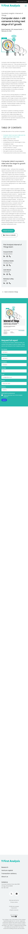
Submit (4, 400)
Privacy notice (14, 902)
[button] (8, 231)
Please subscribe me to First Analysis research (13, 396)
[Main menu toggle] (26, 6)
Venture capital (7, 870)
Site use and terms (14, 900)
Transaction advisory (9, 874)
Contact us (4, 882)
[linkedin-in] (4, 256)
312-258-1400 (4, 888)
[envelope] (7, 256)
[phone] (10, 256)
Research (4, 867)
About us (4, 877)
